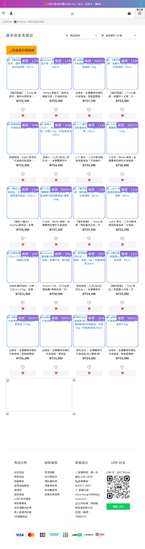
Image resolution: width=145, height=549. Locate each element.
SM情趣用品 (20, 516)
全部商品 (7, 21)
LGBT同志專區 (22, 499)
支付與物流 (51, 476)
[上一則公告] (4, 3)
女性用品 (19, 472)
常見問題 (50, 472)
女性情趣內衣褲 (22, 507)
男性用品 (19, 476)
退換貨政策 (51, 485)
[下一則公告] (140, 3)
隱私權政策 (51, 481)
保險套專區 (20, 503)
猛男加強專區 (21, 485)
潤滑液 (18, 490)
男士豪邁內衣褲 (22, 512)
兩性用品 (19, 494)
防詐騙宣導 (51, 490)
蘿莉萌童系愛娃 (36, 21)
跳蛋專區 (19, 481)
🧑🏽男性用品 (20, 21)
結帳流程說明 (52, 494)
